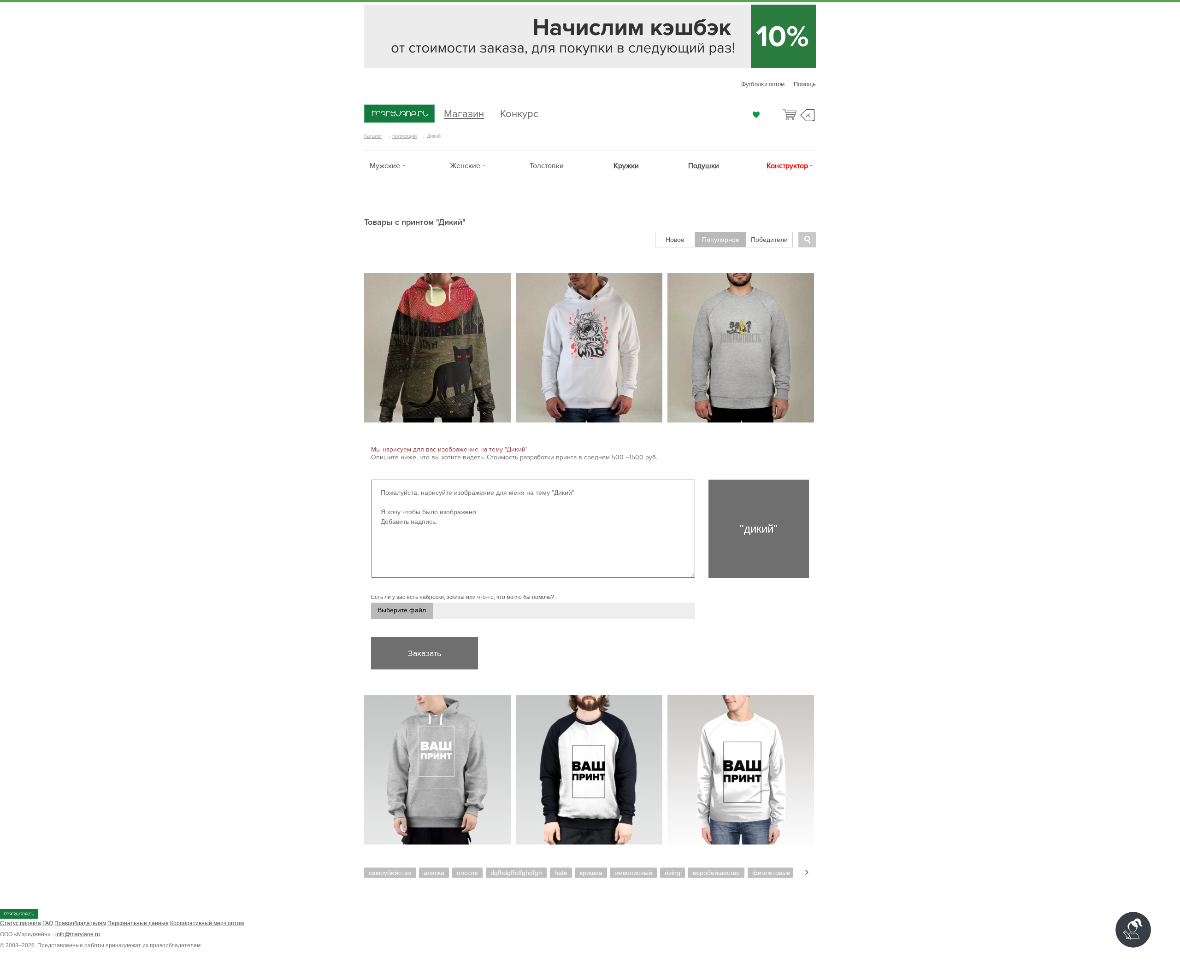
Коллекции (404, 136)
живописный (633, 872)
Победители (769, 239)
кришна (591, 872)
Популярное (720, 239)
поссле (467, 872)
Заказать (424, 653)
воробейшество (716, 872)
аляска (434, 872)
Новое (675, 239)
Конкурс (519, 112)
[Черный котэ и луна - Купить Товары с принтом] (437, 347)
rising (672, 872)
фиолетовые (771, 872)
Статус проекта (20, 923)
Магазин (464, 112)
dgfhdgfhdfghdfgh (516, 872)
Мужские (385, 165)
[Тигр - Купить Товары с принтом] (589, 347)
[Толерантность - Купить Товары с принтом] (740, 347)
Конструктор (787, 165)
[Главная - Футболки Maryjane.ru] (399, 114)
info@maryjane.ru (77, 934)
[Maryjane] (19, 917)
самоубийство (390, 872)
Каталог (373, 136)
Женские (465, 165)
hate (561, 872)
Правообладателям (80, 923)
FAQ (47, 923)
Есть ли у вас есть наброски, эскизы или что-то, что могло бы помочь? (462, 597)
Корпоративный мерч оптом (207, 923)
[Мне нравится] (756, 114)
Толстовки (547, 165)
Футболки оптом (763, 84)
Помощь (805, 84)
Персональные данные (138, 923)
